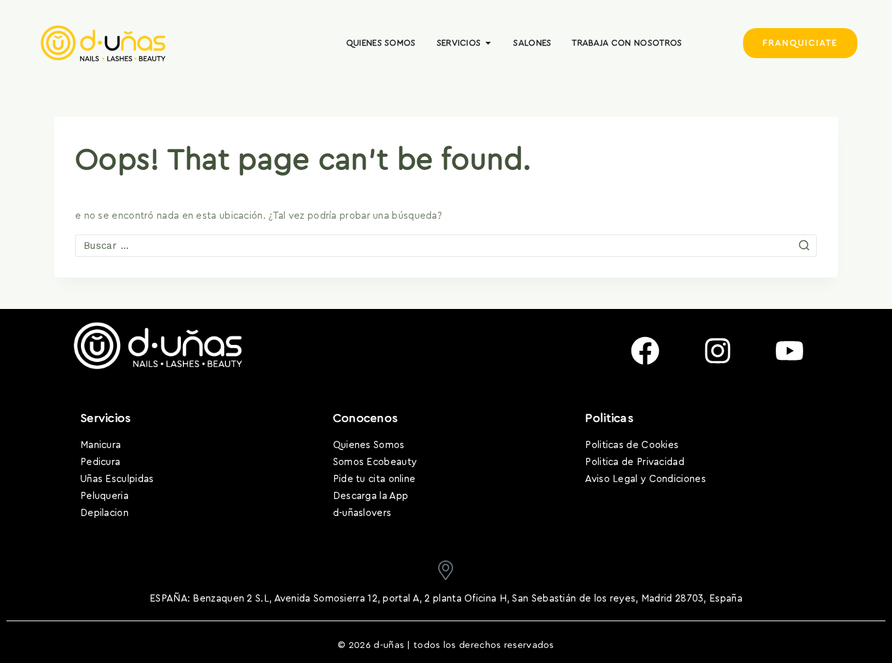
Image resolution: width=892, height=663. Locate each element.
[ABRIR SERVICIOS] (488, 43)
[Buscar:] (446, 246)
